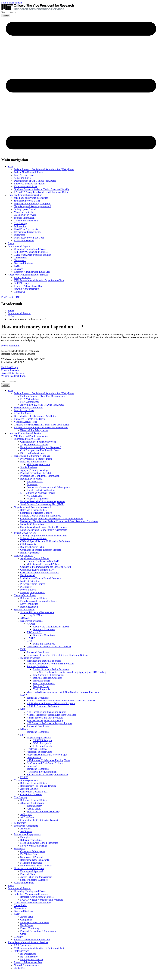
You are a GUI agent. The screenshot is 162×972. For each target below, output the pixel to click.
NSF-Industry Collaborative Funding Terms (48, 760)
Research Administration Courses (36, 897)
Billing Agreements (30, 552)
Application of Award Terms (34, 558)
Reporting (32, 766)
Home (11, 310)
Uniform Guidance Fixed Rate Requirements (42, 396)
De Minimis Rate (28, 854)
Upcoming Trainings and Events (30, 249)
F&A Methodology (29, 399)
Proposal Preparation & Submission (38, 931)
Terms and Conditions (44, 629)
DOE (23, 649)
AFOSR (31, 623)
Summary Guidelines (37, 666)
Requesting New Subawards (34, 860)
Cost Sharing (20, 223)
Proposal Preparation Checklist (35, 473)
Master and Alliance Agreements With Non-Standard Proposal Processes (63, 692)
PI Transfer (25, 586)
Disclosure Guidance (37, 749)
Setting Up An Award (25, 209)
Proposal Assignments (38, 498)
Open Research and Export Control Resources (43, 527)
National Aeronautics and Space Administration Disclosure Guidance (61, 700)
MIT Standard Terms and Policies (43, 564)
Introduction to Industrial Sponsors (44, 660)
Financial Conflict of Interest (34, 922)
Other (23, 933)
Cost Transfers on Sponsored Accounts (39, 572)
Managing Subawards (31, 862)
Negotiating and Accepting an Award (32, 206)
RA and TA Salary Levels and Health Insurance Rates (41, 192)
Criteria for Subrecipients (32, 851)
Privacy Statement (10, 370)
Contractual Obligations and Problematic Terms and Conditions (51, 518)
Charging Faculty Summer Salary (37, 569)
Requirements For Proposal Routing (38, 786)
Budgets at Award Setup (32, 547)
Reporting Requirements (32, 592)
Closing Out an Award (25, 215)
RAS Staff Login (9, 367)
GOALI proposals (42, 743)
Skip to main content (11, 2)
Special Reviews (28, 467)
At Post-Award (27, 817)
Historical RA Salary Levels (34, 430)
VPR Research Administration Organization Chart (39, 280)
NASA (23, 695)
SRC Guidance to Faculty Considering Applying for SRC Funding (72, 672)
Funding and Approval (31, 871)
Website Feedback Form (13, 376)
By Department (28, 953)
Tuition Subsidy (34, 805)
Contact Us (19, 291)
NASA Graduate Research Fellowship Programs (51, 703)
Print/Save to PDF (10, 297)
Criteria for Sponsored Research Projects (40, 549)
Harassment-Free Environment (42, 771)
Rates (10, 166)
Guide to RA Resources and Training (32, 254)
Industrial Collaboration (32, 524)
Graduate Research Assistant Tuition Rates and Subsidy (41, 189)
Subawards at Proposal (31, 857)
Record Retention (29, 606)
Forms (11, 243)
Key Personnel (27, 575)
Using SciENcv (34, 615)
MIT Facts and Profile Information (31, 197)
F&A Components (29, 401)
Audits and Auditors (24, 240)
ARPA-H (25, 618)
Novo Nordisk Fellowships (33, 845)
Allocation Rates (22, 178)
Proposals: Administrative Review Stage (47, 754)
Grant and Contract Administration (25, 195)
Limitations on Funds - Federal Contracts (40, 578)
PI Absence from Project (32, 584)
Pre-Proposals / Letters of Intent (36, 458)
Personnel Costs (35, 481)
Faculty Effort (33, 808)
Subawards (19, 234)
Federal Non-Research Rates (28, 172)
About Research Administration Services (28, 274)
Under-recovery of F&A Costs (29, 237)
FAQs (17, 266)
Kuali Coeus (26, 925)
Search (4, 12)
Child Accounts (28, 544)
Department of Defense (32, 621)
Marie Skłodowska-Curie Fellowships (39, 842)
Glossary (18, 269)
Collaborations (34, 757)
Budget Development (31, 478)
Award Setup (26, 916)
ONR (29, 640)
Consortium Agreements (26, 220)
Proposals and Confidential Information (39, 475)
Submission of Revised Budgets (36, 512)
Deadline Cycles (41, 686)
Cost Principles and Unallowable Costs (39, 450)
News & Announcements (26, 288)
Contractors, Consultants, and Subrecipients (48, 487)
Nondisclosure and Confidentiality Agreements (43, 530)
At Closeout (26, 831)
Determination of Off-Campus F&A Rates (35, 180)
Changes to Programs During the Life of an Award (45, 566)
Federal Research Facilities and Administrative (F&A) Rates (44, 169)
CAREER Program (42, 740)
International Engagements (27, 232)
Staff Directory (21, 283)
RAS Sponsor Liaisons (31, 959)
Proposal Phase (27, 874)
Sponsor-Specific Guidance (34, 879)
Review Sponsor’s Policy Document (51, 669)
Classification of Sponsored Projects (38, 441)
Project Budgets (28, 589)
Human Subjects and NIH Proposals (45, 717)
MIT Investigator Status (38, 464)
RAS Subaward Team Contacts (36, 865)
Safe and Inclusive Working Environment (47, 774)
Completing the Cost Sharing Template (39, 820)
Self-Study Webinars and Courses (30, 252)
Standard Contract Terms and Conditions (40, 515)
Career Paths (20, 257)
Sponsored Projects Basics (27, 200)
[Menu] (81, 153)
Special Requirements (44, 683)
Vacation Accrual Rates (25, 186)
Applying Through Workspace (35, 470)
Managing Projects (23, 212)
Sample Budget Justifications (41, 490)
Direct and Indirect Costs (32, 453)
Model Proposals (41, 689)
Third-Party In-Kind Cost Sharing (43, 811)
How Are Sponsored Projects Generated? (40, 447)
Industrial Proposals (30, 658)
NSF (22, 734)
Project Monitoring (10, 345)
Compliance (26, 919)
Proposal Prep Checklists (39, 737)
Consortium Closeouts (31, 794)
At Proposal (26, 814)
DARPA (31, 638)
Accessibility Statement (13, 373)
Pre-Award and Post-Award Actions (44, 763)
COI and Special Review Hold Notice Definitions (45, 541)
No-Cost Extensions (30, 581)
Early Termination (29, 603)
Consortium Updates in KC (34, 791)
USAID (24, 777)
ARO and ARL (34, 632)
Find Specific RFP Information (48, 675)
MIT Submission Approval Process (37, 493)
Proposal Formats (41, 680)
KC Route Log (34, 495)
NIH (22, 709)
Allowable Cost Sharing (32, 803)
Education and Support (19, 246)
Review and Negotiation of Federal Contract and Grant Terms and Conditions (59, 521)
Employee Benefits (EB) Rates (29, 183)
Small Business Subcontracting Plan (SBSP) (42, 504)
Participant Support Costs (39, 751)
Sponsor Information (24, 217)
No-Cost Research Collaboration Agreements (42, 501)
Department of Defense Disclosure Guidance (49, 646)
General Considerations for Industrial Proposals (50, 663)
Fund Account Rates (24, 175)
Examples (25, 837)
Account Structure (29, 788)
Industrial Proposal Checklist (47, 677)
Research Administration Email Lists (32, 271)
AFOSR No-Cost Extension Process (51, 626)
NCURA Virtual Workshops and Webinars (41, 899)
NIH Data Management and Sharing (45, 720)
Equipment (32, 484)
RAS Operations (22, 277)
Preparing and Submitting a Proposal (32, 203)
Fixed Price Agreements (26, 229)
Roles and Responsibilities (33, 461)
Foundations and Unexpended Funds (38, 601)
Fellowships (20, 226)
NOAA (24, 729)
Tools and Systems (23, 263)
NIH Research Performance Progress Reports (49, 723)
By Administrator (28, 956)
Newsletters (20, 260)
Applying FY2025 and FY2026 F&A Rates (42, 404)
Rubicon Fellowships (30, 840)
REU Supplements (42, 746)
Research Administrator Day (28, 286)
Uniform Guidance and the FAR (43, 561)
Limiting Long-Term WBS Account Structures (43, 535)
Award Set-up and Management (36, 877)
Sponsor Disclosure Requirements (37, 612)
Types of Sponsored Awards (34, 444)
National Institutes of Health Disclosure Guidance (51, 714)
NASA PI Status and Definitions (43, 706)
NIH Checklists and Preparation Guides (46, 712)
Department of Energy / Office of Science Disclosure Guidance (58, 655)
